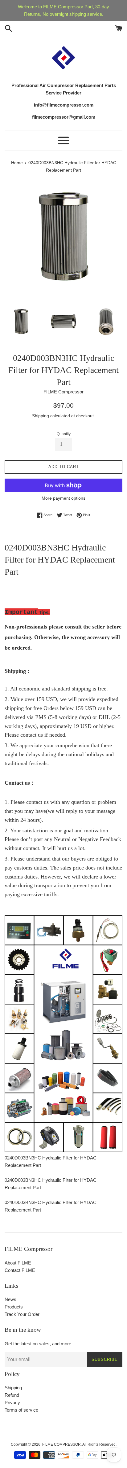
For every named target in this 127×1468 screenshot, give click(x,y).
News (10, 1299)
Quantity (64, 434)
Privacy (12, 1402)
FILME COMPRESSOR (61, 1444)
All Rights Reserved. (99, 1444)
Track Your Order (22, 1314)
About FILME (18, 1262)
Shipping (40, 415)
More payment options (63, 498)
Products (14, 1306)
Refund (12, 1395)
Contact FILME (20, 1270)
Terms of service (21, 1410)
